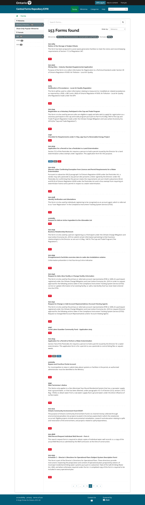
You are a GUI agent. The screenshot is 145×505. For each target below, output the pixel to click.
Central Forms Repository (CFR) (32, 9)
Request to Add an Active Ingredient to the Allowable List (70, 220)
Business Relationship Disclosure (60, 232)
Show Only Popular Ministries (27, 28)
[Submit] (126, 9)
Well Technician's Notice (57, 385)
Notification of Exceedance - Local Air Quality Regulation (69, 88)
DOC (55, 161)
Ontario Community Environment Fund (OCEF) (65, 411)
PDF (50, 59)
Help (103, 9)
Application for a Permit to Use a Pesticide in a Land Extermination (73, 148)
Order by (105, 29)
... (80, 486)
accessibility (20, 497)
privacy (29, 497)
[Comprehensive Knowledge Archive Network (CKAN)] (106, 500)
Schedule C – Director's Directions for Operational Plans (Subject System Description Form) (82, 457)
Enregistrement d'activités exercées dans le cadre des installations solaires (77, 257)
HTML (50, 161)
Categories (95, 9)
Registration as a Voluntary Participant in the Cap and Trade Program (74, 111)
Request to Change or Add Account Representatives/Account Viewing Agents (78, 304)
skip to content (112, 3)
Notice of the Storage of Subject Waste (63, 46)
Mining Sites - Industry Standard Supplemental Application (70, 67)
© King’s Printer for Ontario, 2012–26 (28, 500)
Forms (74, 9)
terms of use (38, 497)
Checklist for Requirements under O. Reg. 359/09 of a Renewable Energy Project (79, 137)
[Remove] (97, 37)
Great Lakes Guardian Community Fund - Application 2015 (70, 329)
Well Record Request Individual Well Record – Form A (68, 436)
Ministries (83, 9)
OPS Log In (100, 3)
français (124, 3)
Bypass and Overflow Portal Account (62, 364)
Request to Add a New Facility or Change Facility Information (71, 276)
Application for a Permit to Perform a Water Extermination (70, 341)
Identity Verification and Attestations (62, 199)
